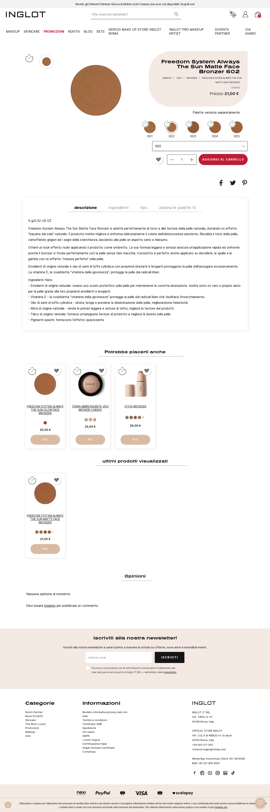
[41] (86, 419)
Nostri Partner (34, 712)
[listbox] (200, 146)
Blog (88, 31)
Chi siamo (88, 731)
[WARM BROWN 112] (135, 417)
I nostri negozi (91, 739)
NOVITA (74, 31)
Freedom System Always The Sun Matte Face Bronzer (45, 519)
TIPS (143, 207)
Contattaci (89, 751)
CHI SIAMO (250, 31)
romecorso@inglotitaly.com (209, 749)
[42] (90, 419)
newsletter (170, 672)
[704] (45, 423)
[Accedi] (245, 14)
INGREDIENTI (118, 207)
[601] (37, 532)
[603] (45, 532)
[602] (41, 532)
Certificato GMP (92, 724)
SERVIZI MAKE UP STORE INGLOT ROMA (135, 31)
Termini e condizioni (94, 720)
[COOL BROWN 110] (127, 417)
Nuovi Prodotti (34, 716)
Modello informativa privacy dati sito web (104, 714)
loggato (50, 606)
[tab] (135, 271)
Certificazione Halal (94, 743)
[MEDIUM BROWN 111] (131, 417)
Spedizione (89, 727)
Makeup (13, 31)
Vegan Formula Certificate (98, 747)
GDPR (85, 735)
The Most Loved (35, 724)
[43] (94, 419)
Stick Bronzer (135, 406)
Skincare (32, 31)
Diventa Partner (222, 31)
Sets (100, 31)
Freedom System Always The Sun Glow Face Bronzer (45, 410)
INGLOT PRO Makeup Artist (186, 31)
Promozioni (54, 31)
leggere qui (221, 807)
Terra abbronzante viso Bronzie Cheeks (90, 408)
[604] (49, 532)
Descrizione (85, 207)
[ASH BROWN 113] (139, 417)
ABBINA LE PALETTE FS (177, 207)
